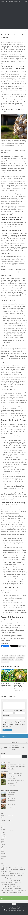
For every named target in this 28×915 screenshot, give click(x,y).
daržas (2, 869)
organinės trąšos (4, 882)
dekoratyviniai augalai (9, 873)
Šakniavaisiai (4, 837)
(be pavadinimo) (11, 792)
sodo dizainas (13, 888)
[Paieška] (24, 756)
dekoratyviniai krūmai (21, 873)
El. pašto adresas (18, 710)
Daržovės (3, 31)
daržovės (15, 869)
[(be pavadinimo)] (3, 795)
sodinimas (13, 884)
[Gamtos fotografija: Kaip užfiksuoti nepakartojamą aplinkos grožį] (3, 775)
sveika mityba (19, 890)
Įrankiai (2, 827)
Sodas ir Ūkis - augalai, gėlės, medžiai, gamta (11, 2)
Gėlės (2, 824)
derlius (20, 875)
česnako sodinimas (19, 657)
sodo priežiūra (6, 890)
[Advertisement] (14, 15)
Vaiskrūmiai (3, 853)
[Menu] (26, 2)
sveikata (24, 890)
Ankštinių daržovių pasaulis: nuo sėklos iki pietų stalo (6, 685)
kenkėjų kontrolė (14, 878)
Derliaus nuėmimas (13, 875)
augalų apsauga (9, 865)
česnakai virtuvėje (12, 655)
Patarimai (3, 834)
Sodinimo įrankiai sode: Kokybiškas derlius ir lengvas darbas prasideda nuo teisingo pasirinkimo (17, 766)
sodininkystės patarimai (16, 886)
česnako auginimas (20, 655)
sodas (7, 884)
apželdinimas (3, 865)
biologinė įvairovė (21, 867)
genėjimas (21, 877)
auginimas (15, 867)
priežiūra (3, 884)
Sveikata (3, 844)
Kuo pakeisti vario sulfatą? (7, 831)
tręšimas (3, 892)
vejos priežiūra (14, 892)
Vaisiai (2, 851)
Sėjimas (3, 839)
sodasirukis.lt (5, 40)
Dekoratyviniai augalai (6, 820)
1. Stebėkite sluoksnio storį (7, 815)
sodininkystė (6, 886)
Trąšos (2, 846)
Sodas (2, 841)
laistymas (13, 880)
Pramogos (3, 836)
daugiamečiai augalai (6, 871)
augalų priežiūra (7, 867)
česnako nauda (12, 657)
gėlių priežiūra (4, 878)
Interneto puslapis (6, 715)
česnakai (6, 655)
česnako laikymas (5, 657)
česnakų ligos (4, 659)
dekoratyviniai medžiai (5, 875)
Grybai (2, 825)
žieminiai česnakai (5, 661)
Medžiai (3, 832)
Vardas (4, 710)
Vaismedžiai (4, 855)
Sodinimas (3, 843)
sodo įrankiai (13, 890)
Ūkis (2, 848)
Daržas (2, 817)
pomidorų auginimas (12, 882)
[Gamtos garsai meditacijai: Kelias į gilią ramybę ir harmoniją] (3, 782)
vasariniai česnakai (18, 659)
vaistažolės (9, 892)
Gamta (2, 822)
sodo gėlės (20, 888)
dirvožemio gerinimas (5, 877)
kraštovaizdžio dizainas (6, 880)
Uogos (2, 849)
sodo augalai (4, 888)
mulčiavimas (19, 880)
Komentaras (5, 700)
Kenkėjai (3, 829)
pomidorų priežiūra (19, 882)
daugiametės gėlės (21, 869)
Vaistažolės (3, 856)
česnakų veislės (11, 659)
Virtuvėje (3, 858)
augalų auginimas (16, 865)
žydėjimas (19, 892)
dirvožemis (11, 877)
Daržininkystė (8, 869)
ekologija (16, 877)
